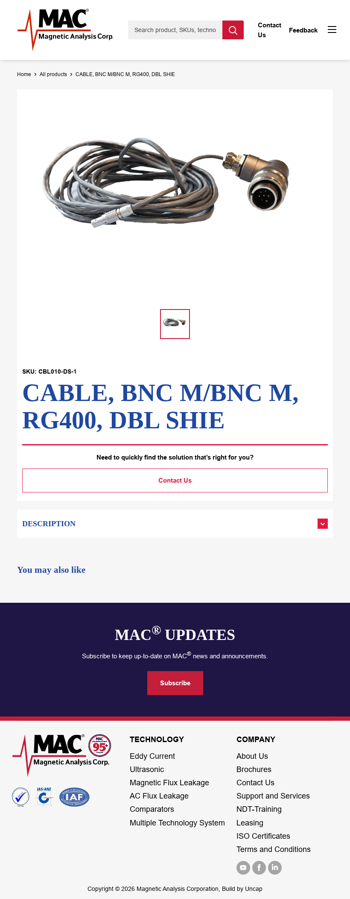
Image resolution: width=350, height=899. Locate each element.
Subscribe (175, 683)
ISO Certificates (263, 836)
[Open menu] (332, 30)
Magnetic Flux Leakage (169, 782)
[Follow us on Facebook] (259, 868)
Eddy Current (152, 756)
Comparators (152, 809)
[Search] (233, 30)
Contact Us (175, 480)
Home (24, 74)
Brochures (253, 769)
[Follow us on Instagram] (275, 868)
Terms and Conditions (273, 849)
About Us (252, 756)
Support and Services (273, 796)
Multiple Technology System (177, 823)
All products (53, 74)
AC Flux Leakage (159, 796)
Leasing (249, 823)
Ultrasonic (147, 769)
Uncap (253, 888)
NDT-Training (259, 809)
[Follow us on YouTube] (243, 868)
